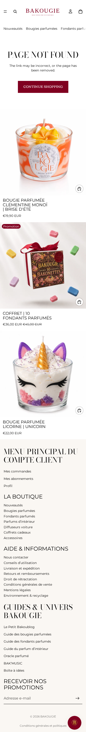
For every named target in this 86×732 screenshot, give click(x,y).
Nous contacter (16, 557)
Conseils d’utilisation (20, 563)
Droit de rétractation (20, 579)
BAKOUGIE (48, 716)
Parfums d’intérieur (19, 521)
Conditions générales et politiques (43, 725)
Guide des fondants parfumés (27, 641)
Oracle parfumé (16, 656)
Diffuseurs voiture (18, 527)
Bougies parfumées (41, 29)
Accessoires (13, 538)
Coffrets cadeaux (17, 533)
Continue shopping (43, 87)
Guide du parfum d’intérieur (26, 649)
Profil (8, 486)
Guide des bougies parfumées (27, 634)
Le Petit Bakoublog (19, 627)
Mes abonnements (18, 479)
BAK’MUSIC (13, 663)
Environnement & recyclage (26, 595)
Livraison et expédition (22, 568)
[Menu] (5, 11)
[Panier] (80, 11)
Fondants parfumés (19, 516)
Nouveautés (12, 29)
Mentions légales (17, 590)
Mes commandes (17, 471)
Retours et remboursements (26, 574)
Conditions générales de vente (28, 584)
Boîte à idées (14, 671)
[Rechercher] (15, 11)
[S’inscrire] (77, 698)
